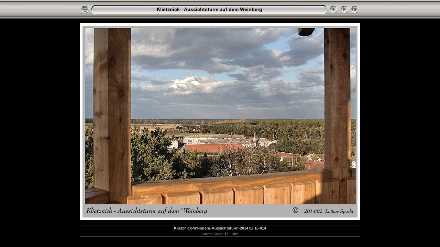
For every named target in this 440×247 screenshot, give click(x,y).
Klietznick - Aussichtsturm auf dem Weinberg (209, 9)
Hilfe (235, 234)
